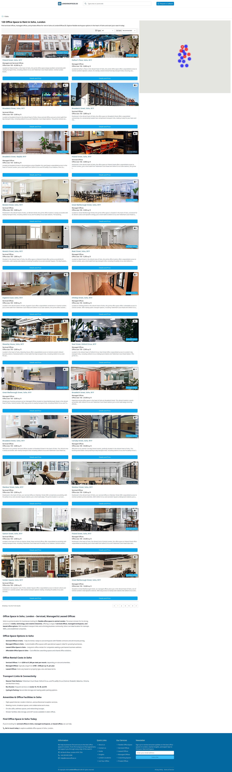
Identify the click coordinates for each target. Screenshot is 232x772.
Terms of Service (169, 769)
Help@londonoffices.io (68, 758)
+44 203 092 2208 (66, 755)
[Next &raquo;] (136, 606)
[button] (183, 59)
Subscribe (155, 757)
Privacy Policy (159, 769)
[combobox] (117, 3)
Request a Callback (166, 4)
